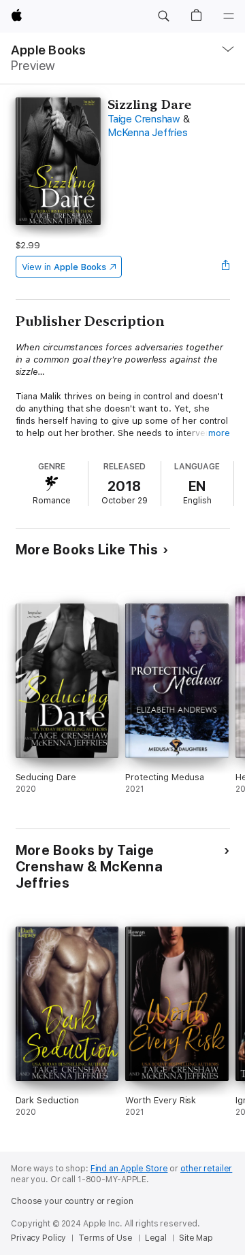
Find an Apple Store (129, 1168)
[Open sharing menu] (225, 267)
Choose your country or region (72, 1201)
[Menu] (228, 16)
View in (64, 267)
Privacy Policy (38, 1238)
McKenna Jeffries (147, 133)
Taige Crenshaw (144, 119)
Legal (156, 1238)
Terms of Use (105, 1238)
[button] (163, 16)
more (219, 433)
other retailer (206, 1168)
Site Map (196, 1238)
